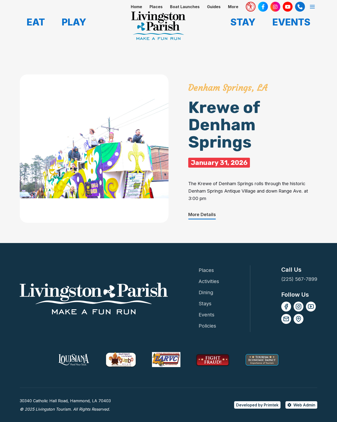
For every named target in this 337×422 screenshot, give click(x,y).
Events (206, 315)
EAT (36, 22)
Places (156, 6)
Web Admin (304, 404)
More (233, 6)
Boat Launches (185, 6)
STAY (243, 22)
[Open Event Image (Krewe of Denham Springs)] (94, 148)
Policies (207, 326)
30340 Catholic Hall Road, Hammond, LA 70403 (65, 400)
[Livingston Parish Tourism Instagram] (275, 7)
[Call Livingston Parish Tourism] (300, 7)
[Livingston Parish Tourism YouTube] (288, 7)
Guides (214, 6)
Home (136, 6)
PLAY (74, 22)
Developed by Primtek (257, 404)
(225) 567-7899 (299, 279)
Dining (206, 292)
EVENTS (291, 22)
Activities (209, 281)
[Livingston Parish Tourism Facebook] (263, 7)
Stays (205, 304)
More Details (202, 214)
